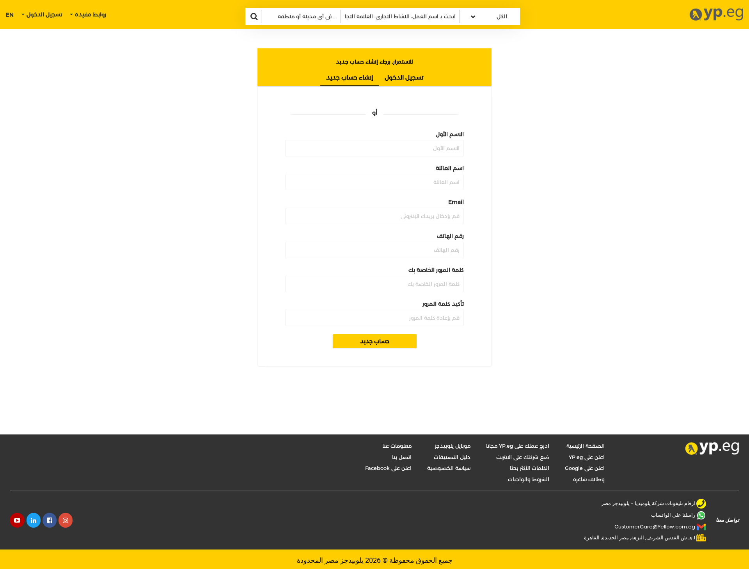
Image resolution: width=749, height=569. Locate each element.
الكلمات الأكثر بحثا (529, 468)
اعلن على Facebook (388, 468)
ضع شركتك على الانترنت (522, 457)
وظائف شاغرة (589, 479)
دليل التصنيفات (452, 457)
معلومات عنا (397, 446)
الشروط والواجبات (528, 479)
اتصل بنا (402, 457)
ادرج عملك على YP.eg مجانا (517, 446)
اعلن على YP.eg (587, 457)
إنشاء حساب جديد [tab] (349, 77)
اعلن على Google (585, 468)
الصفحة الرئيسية (585, 446)
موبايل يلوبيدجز (452, 446)
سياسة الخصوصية (448, 468)
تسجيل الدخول (404, 77)
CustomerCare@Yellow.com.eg (654, 526)
